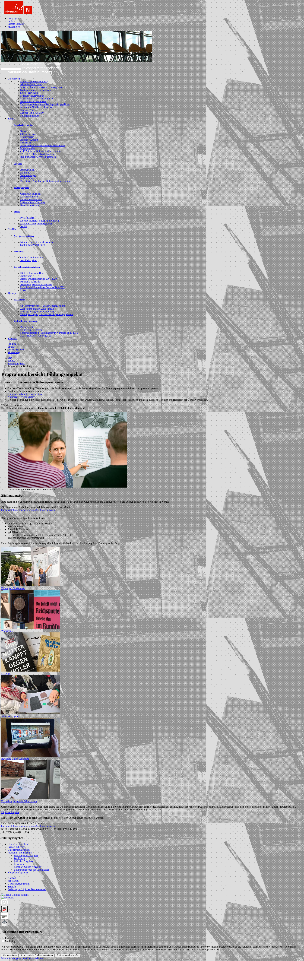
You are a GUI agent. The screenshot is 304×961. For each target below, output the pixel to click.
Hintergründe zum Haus (32, 273)
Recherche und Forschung (25, 321)
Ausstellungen (27, 169)
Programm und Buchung (32, 202)
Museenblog (14, 26)
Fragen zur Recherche (31, 330)
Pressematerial (27, 217)
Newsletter (25, 142)
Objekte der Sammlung (31, 257)
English (11, 21)
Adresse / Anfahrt (29, 139)
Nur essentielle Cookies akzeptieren (36, 955)
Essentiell (10, 938)
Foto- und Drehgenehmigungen (36, 223)
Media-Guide (27, 178)
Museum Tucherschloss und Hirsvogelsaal (41, 87)
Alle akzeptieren (10, 955)
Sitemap (12, 886)
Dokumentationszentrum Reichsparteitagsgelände (45, 104)
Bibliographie (27, 327)
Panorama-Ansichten (30, 281)
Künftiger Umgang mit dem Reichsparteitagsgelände (46, 314)
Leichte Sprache (16, 23)
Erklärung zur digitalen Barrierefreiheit (27, 889)
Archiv (23, 226)
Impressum (13, 880)
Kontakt (24, 131)
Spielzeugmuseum (29, 93)
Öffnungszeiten (28, 134)
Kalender (12, 338)
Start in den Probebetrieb (32, 245)
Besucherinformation (23, 125)
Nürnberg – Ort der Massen (21, 397)
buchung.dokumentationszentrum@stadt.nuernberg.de (28, 510)
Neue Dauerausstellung (24, 236)
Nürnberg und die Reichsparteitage (37, 242)
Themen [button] (12, 293)
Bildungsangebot (21, 187)
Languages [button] (13, 18)
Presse (17, 211)
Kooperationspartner (30, 205)
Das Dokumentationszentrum (27, 267)
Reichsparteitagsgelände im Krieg (37, 311)
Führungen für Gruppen (13, 588)
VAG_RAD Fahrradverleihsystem (37, 154)
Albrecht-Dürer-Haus (31, 84)
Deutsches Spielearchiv (32, 112)
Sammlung (19, 251)
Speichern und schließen (68, 955)
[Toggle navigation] (2, 13)
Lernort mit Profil (29, 196)
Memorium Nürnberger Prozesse (36, 107)
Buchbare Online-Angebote (15, 758)
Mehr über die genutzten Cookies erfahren (22, 958)
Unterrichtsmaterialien (31, 199)
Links (23, 290)
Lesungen (6, 673)
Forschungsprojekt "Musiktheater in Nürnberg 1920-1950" (49, 332)
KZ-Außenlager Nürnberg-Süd (35, 335)
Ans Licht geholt (28, 260)
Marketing (10, 941)
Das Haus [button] (12, 229)
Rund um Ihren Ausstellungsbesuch (38, 156)
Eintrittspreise (27, 137)
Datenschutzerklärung (18, 883)
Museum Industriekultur (32, 95)
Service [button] (11, 118)
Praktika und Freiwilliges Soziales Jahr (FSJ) (42, 287)
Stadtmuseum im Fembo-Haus (35, 90)
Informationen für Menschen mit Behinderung (43, 145)
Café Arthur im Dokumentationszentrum (40, 151)
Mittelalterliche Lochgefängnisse (36, 98)
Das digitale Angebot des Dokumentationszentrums (45, 181)
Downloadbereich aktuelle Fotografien (39, 220)
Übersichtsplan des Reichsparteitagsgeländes (42, 305)
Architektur (26, 276)
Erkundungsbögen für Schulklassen (19, 801)
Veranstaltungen (28, 175)
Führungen (25, 172)
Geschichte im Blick (30, 193)
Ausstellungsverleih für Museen (36, 284)
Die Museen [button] (14, 78)
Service (11, 360)
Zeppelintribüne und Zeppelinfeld (37, 308)
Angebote (18, 163)
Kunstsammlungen (29, 115)
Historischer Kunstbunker (33, 101)
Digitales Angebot (10, 812)
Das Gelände (19, 299)
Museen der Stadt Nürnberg (34, 81)
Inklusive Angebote (11, 716)
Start (10, 357)
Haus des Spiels (28, 110)
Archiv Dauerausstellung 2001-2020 (38, 278)
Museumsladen (27, 148)
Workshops (7, 631)
